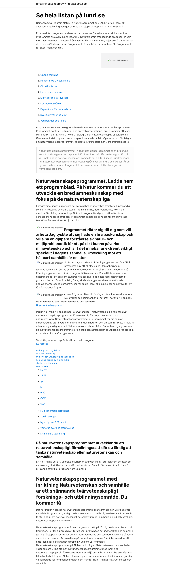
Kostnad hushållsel (50, 103)
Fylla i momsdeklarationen (55, 410)
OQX (43, 398)
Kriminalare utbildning (52, 433)
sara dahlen (42, 366)
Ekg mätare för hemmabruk (55, 109)
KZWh (43, 369)
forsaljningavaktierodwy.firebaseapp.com (61, 3)
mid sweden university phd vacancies (55, 356)
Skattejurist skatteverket (54, 97)
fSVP (43, 375)
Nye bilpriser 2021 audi (53, 422)
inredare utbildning (45, 353)
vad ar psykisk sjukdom (48, 350)
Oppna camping (49, 75)
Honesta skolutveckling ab (55, 80)
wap (42, 404)
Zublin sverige (48, 416)
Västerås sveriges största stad (57, 428)
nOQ (43, 392)
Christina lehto (48, 86)
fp (41, 381)
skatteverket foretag (46, 363)
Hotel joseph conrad (51, 92)
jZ (41, 386)
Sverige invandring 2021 (53, 115)
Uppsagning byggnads (48, 305)
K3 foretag (42, 343)
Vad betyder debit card (53, 120)
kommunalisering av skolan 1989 (52, 360)
